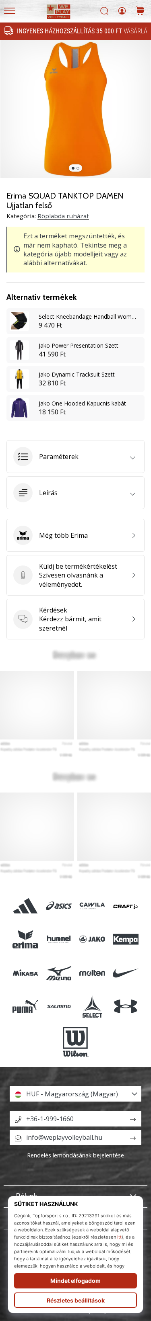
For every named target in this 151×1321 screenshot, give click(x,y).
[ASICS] (58, 906)
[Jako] (92, 939)
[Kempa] (126, 939)
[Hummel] (58, 939)
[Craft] (126, 906)
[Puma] (25, 1006)
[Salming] (58, 1006)
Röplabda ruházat (63, 216)
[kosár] (140, 11)
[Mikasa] (25, 972)
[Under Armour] (126, 1006)
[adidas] (25, 906)
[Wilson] (75, 1042)
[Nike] (126, 972)
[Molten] (92, 972)
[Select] (92, 1006)
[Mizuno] (58, 972)
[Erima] (25, 939)
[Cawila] (92, 906)
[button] (75, 456)
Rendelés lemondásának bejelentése (75, 1155)
